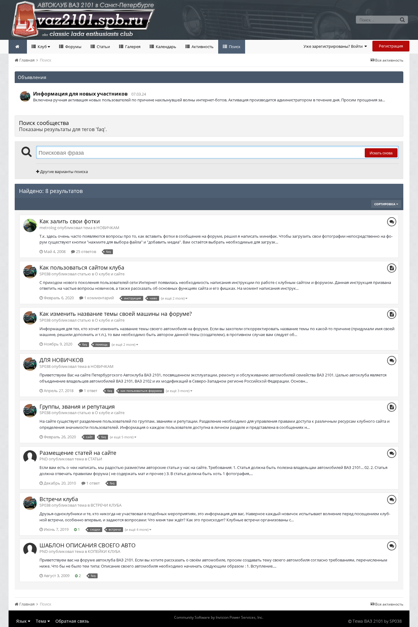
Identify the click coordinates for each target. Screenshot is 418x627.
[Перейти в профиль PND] (30, 457)
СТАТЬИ (95, 459)
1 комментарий (98, 297)
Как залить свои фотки (69, 221)
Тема (41, 621)
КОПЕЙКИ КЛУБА (104, 551)
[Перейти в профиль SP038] (25, 96)
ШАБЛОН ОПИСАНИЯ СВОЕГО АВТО (87, 545)
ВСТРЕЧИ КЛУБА (106, 505)
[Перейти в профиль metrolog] (30, 225)
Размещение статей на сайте (77, 452)
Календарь (165, 46)
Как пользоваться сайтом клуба (81, 267)
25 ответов (85, 251)
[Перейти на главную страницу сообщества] (18, 47)
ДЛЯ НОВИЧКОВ (61, 360)
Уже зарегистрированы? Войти (334, 46)
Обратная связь (72, 621)
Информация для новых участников (80, 93)
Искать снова (381, 152)
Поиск (234, 46)
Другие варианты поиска (63, 171)
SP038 (396, 621)
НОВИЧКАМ (107, 227)
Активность (202, 46)
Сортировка (385, 204)
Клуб (42, 46)
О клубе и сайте (110, 274)
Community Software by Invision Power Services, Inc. (218, 617)
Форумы (72, 46)
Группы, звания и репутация (77, 406)
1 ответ (90, 390)
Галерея (132, 46)
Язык (22, 621)
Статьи (103, 46)
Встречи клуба (58, 499)
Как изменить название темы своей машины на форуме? (115, 313)
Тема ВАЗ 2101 (368, 621)
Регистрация (391, 46)
